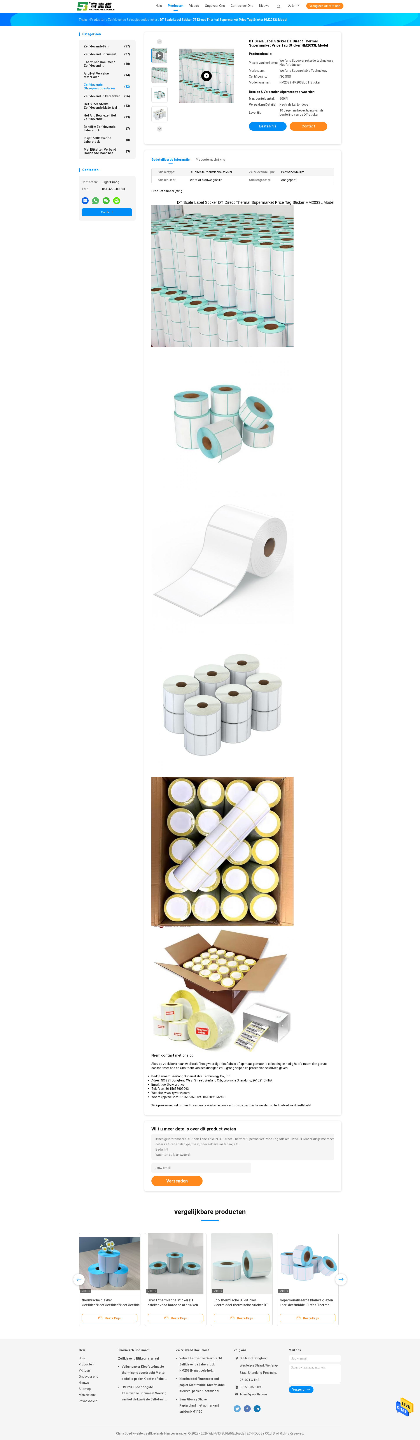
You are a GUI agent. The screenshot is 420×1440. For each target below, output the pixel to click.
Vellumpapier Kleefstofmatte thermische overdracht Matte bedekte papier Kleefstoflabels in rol (144, 1373)
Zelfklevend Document (107, 54)
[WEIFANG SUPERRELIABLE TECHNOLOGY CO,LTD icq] (116, 200)
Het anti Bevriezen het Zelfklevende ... (107, 117)
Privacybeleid (88, 1401)
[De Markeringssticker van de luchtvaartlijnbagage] (126, 1263)
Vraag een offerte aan (324, 6)
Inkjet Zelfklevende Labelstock (107, 139)
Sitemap (85, 1389)
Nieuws (84, 1382)
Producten (86, 1364)
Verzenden (177, 1181)
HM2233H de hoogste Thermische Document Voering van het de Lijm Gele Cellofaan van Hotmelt (144, 1393)
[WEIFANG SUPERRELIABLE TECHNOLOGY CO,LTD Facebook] (247, 1409)
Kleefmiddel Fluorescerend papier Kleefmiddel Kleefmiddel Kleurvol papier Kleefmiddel (202, 1385)
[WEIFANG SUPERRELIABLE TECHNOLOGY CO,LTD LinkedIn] (257, 1409)
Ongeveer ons (88, 1376)
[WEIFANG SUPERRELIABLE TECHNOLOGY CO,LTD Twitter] (237, 1409)
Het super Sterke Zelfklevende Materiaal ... (107, 105)
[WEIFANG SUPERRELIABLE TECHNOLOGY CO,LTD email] (85, 200)
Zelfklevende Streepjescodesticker (107, 86)
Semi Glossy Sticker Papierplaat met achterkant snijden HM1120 (199, 1405)
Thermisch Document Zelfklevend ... (107, 63)
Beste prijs (267, 126)
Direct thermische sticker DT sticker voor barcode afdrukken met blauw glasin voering (326, 1305)
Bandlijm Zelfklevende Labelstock (107, 128)
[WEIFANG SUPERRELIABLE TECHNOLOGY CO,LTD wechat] (106, 200)
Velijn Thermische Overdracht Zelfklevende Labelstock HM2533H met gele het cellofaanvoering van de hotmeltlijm (200, 1365)
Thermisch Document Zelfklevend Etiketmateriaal (138, 1354)
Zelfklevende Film (107, 46)
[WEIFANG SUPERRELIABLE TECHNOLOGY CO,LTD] (96, 6)
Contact (107, 212)
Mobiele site (87, 1395)
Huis (82, 1358)
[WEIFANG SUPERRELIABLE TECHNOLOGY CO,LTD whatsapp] (95, 200)
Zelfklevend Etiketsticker (107, 96)
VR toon (84, 1370)
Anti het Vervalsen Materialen (107, 75)
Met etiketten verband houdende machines (107, 151)
